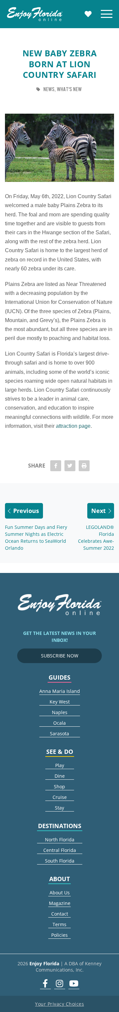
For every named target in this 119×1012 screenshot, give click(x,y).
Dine (60, 776)
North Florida (59, 839)
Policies (59, 935)
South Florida (59, 861)
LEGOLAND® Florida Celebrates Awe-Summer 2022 (96, 537)
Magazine (59, 903)
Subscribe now (59, 655)
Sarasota (59, 733)
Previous (26, 511)
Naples (59, 712)
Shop (59, 786)
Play (59, 765)
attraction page (73, 426)
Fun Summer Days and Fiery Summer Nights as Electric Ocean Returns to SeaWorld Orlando (36, 537)
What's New (69, 89)
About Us (60, 892)
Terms (59, 924)
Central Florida (59, 850)
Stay (59, 808)
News (49, 89)
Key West (60, 702)
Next (98, 511)
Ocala (59, 723)
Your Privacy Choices (59, 1004)
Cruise (60, 797)
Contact (59, 914)
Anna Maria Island (59, 691)
